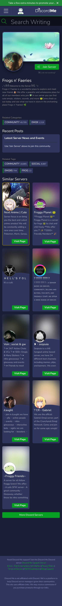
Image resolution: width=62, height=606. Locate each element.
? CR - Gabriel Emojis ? (42, 412)
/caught (8, 410)
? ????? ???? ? (42, 278)
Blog (43, 569)
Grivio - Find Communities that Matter (23, 566)
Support (50, 569)
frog (26, 170)
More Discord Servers (31, 515)
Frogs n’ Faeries (16, 80)
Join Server (49, 67)
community (16, 163)
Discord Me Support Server (34, 562)
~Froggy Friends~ (15, 476)
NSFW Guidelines (32, 569)
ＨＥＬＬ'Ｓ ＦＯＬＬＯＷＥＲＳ (15, 280)
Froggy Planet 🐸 (45, 212)
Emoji (38, 122)
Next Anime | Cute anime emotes (15, 214)
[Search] (4, 21)
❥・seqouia (41, 344)
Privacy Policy (48, 566)
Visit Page (19, 241)
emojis (11, 170)
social (39, 163)
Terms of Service (15, 569)
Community (16, 122)
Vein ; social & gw (15, 344)
